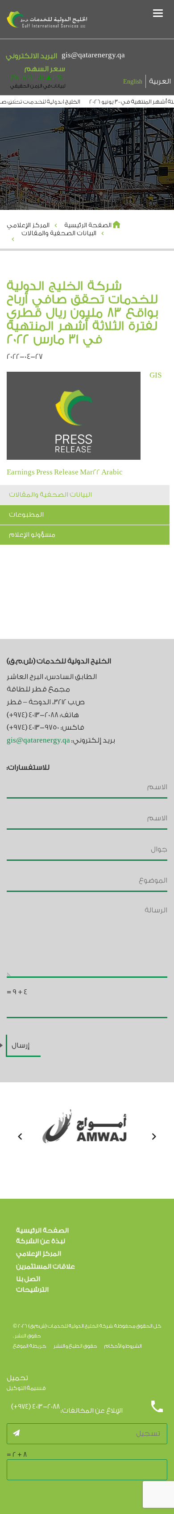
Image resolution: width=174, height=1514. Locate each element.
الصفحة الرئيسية (42, 1230)
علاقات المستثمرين (45, 1266)
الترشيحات (32, 1289)
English (132, 81)
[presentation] (20, 1137)
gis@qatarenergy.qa (93, 55)
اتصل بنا (28, 1279)
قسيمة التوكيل (26, 1388)
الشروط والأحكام (123, 1346)
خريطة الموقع (29, 1346)
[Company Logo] (47, 20)
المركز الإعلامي (38, 1253)
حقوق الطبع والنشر (75, 1346)
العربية (160, 81)
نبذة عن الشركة (40, 1241)
